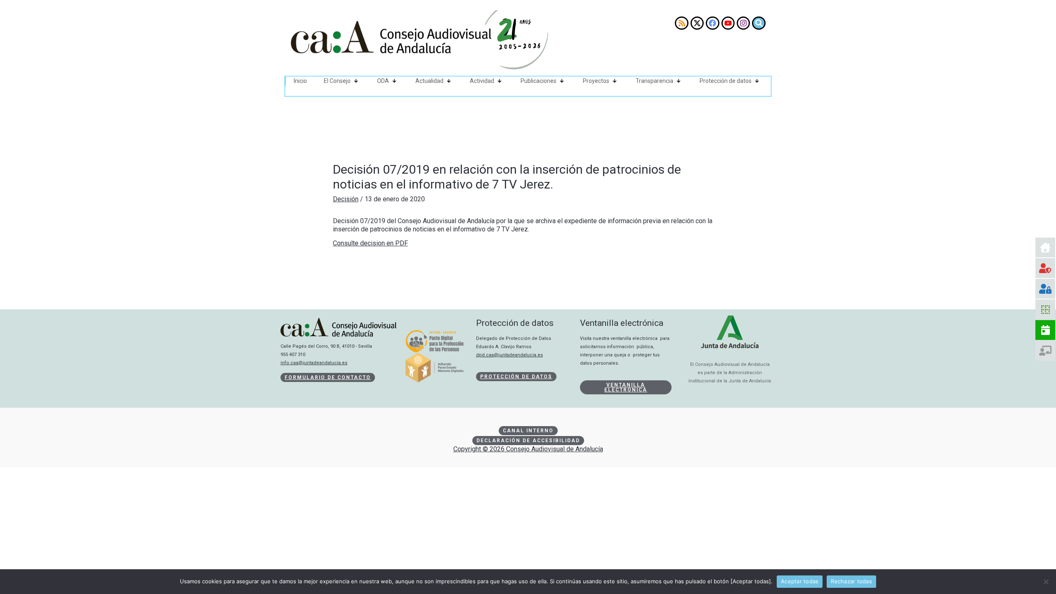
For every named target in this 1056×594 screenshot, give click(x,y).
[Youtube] (728, 23)
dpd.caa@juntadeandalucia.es (509, 355)
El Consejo (337, 81)
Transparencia (654, 81)
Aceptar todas (799, 581)
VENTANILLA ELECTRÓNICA (625, 387)
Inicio (300, 81)
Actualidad (429, 81)
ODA (383, 81)
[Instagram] (743, 23)
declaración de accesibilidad (528, 440)
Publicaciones (538, 81)
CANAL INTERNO (528, 431)
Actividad (482, 81)
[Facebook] (712, 23)
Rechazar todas (851, 581)
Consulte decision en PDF (370, 243)
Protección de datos (726, 81)
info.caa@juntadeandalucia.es (313, 362)
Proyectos (596, 81)
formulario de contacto (328, 377)
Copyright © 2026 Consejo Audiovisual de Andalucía (528, 449)
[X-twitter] (697, 23)
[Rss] (681, 23)
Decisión (345, 199)
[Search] (758, 23)
